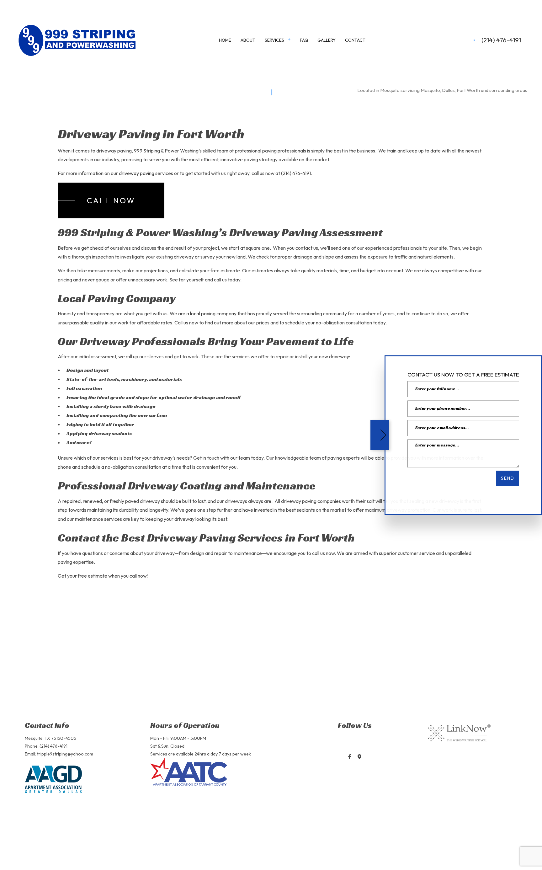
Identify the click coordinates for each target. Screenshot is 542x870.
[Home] (77, 39)
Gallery (326, 40)
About (248, 40)
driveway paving (136, 174)
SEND (507, 478)
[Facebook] (349, 757)
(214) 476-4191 (501, 40)
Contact (355, 40)
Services (274, 40)
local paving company (213, 314)
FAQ (304, 40)
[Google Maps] (359, 757)
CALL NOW (111, 200)
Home (225, 40)
